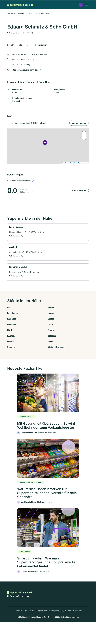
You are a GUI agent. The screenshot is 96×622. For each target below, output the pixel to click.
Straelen (11, 347)
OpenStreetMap (75, 163)
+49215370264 (18, 59)
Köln (9, 307)
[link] (48, 232)
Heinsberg (12, 324)
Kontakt (19, 611)
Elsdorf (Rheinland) (56, 347)
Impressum (77, 611)
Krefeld (51, 307)
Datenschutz (29, 611)
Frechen (51, 330)
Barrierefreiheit (41, 611)
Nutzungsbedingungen (57, 611)
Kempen (11, 335)
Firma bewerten (79, 190)
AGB (69, 611)
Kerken (51, 341)
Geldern (10, 341)
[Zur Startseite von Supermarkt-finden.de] (20, 4)
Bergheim (11, 318)
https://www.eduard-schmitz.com (26, 70)
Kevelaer (52, 335)
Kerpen (51, 313)
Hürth (9, 330)
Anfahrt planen (79, 123)
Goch (50, 324)
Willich (51, 318)
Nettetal (20, 13)
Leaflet (65, 163)
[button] (81, 5)
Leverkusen (12, 313)
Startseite (11, 13)
